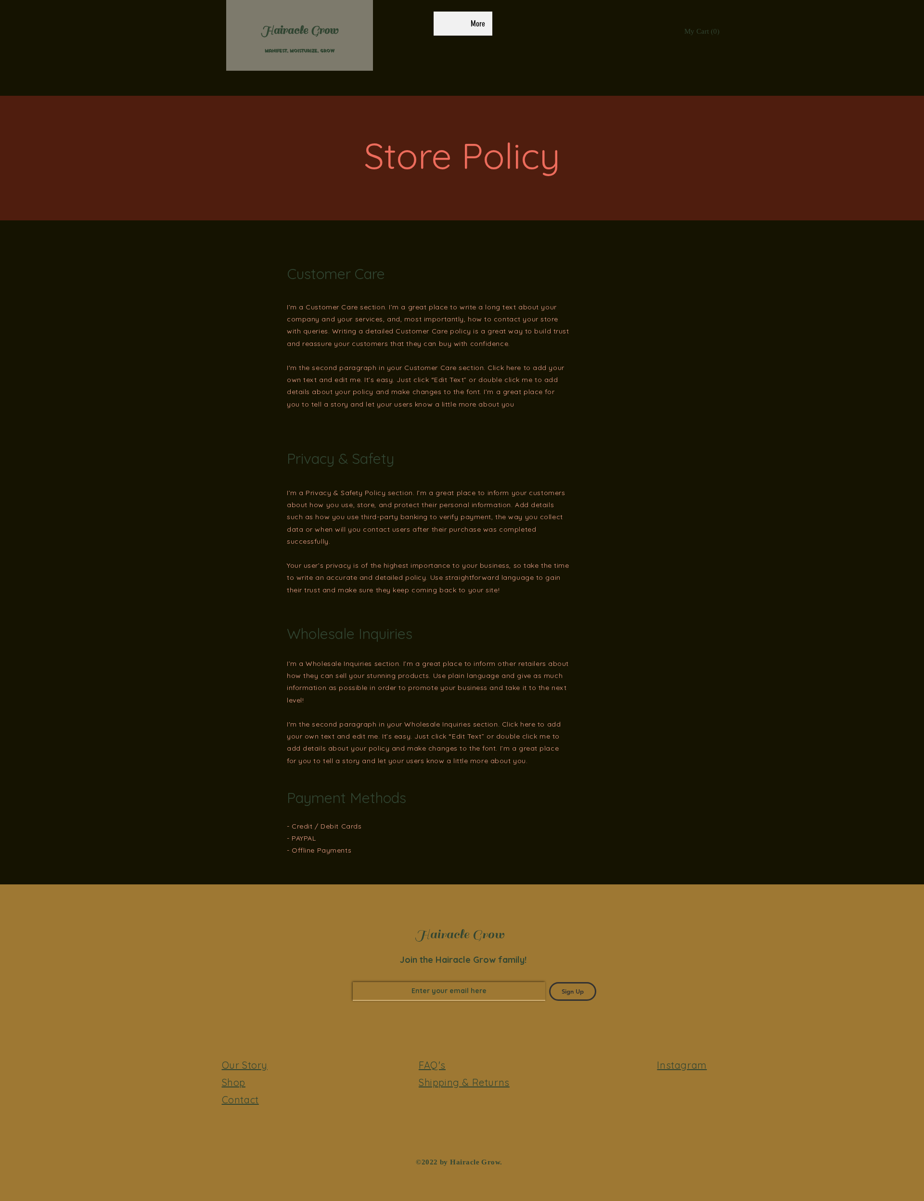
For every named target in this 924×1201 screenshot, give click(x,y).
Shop (233, 1082)
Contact (240, 1100)
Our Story (245, 1065)
